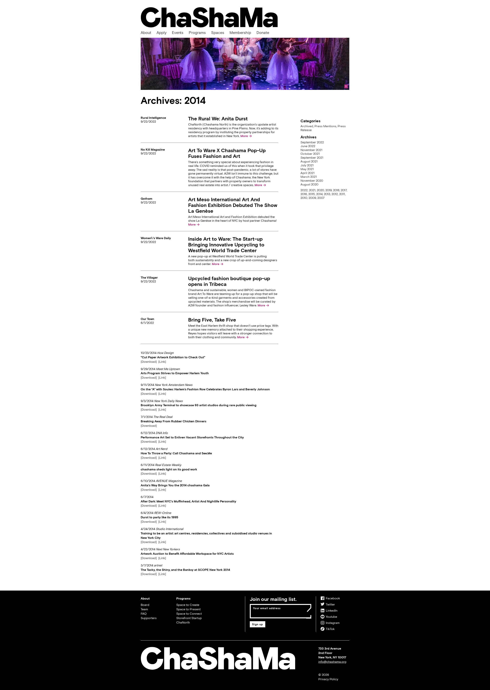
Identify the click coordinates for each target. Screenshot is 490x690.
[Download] (149, 361)
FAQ (144, 613)
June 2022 (308, 146)
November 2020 (312, 180)
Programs (197, 32)
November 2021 (311, 150)
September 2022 (312, 142)
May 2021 (307, 169)
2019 (328, 190)
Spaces (217, 32)
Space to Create (187, 604)
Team (144, 609)
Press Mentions (325, 126)
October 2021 (310, 153)
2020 (320, 190)
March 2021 (309, 176)
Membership (240, 32)
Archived (307, 126)
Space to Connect (189, 613)
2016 (304, 194)
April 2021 (307, 173)
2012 (335, 194)
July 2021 (307, 165)
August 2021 (309, 161)
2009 (312, 197)
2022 (304, 190)
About (146, 32)
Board (145, 604)
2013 (327, 194)
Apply (162, 32)
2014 (319, 194)
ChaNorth (183, 622)
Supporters (149, 618)
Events (177, 32)
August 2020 (309, 184)
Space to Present (188, 609)
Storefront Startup (189, 618)
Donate (262, 32)
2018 (336, 190)
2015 (311, 194)
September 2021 (312, 157)
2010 (304, 197)
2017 (344, 190)
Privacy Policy (328, 679)
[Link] (162, 361)
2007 (321, 197)
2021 (312, 190)
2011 (342, 194)
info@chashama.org (332, 661)
